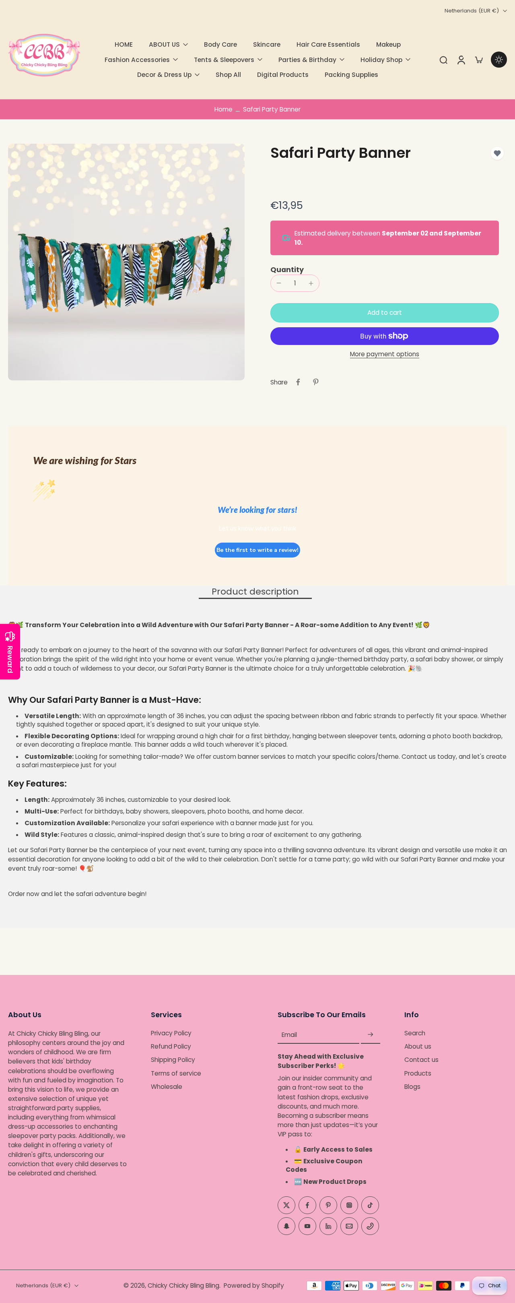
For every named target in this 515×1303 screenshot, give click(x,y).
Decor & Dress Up (164, 74)
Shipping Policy (173, 1060)
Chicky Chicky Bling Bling (183, 1285)
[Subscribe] (370, 1035)
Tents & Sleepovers (224, 60)
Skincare (266, 44)
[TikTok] (370, 1205)
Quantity (287, 270)
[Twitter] (286, 1205)
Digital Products (283, 74)
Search (414, 1033)
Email (289, 1034)
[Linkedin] (328, 1226)
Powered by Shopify (254, 1285)
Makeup (388, 44)
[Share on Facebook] (298, 382)
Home (223, 109)
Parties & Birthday (307, 60)
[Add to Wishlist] (497, 153)
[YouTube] (307, 1226)
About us (417, 1046)
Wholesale (166, 1086)
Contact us (421, 1060)
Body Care (220, 44)
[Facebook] (307, 1205)
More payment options (384, 354)
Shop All (228, 74)
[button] (384, 312)
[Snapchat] (286, 1226)
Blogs (412, 1086)
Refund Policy (171, 1046)
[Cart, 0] (479, 59)
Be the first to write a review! (257, 550)
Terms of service (176, 1073)
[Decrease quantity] (279, 283)
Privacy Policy (171, 1033)
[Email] (349, 1226)
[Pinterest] (328, 1205)
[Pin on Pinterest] (316, 382)
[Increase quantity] (311, 283)
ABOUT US (164, 44)
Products (417, 1073)
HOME (124, 44)
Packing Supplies (351, 74)
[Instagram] (349, 1205)
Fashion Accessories (137, 60)
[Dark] (499, 60)
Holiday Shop (381, 60)
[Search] (443, 60)
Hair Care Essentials (328, 44)
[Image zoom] (126, 262)
